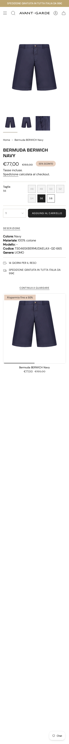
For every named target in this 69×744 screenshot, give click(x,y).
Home (6, 140)
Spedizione (10, 174)
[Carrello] (64, 13)
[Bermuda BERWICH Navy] (34, 328)
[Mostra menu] (5, 13)
